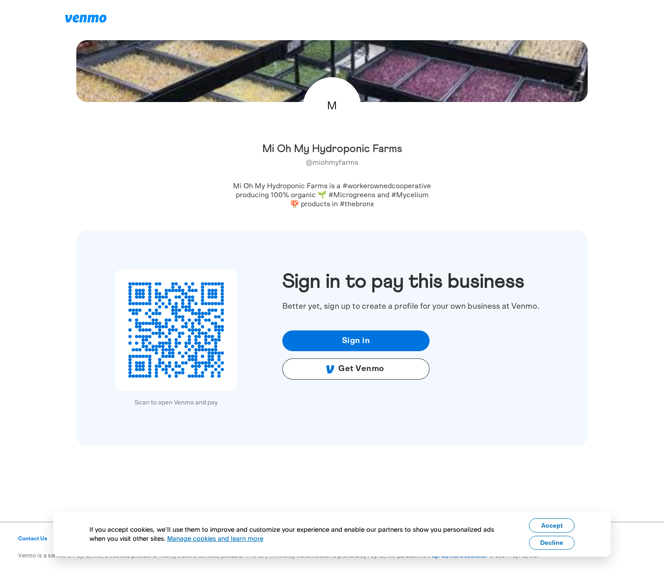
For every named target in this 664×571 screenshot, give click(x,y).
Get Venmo (361, 369)
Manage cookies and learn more (215, 538)
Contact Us (32, 538)
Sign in (356, 341)
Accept (552, 525)
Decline (551, 542)
